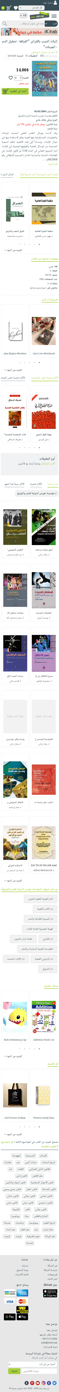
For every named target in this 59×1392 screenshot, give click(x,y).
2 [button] (34, 244)
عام (18, 1162)
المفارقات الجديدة (43, 613)
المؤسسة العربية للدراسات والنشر (37, 949)
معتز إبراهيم (14, 807)
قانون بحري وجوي (12, 1189)
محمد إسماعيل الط (14, 618)
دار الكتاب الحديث (15, 959)
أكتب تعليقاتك (48, 464)
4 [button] (24, 244)
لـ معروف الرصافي (15, 440)
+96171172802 (49, 1339)
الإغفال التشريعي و (15, 802)
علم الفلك (24, 1230)
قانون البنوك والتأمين (16, 1182)
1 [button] (39, 244)
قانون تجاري (46, 1196)
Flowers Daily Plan (43, 1118)
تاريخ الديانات (48, 1162)
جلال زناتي (43, 555)
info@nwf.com (49, 1343)
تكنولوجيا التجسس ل (44, 739)
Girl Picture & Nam (15, 1118)
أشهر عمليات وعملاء (43, 550)
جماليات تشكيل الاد (15, 613)
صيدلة (7, 1223)
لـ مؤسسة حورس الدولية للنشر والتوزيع (36, 493)
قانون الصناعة (49, 1189)
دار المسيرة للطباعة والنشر (40, 919)
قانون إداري (21, 1176)
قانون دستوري (45, 1203)
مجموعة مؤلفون (43, 681)
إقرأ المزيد (52, 164)
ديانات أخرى (31, 1162)
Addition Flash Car (43, 1040)
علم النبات (10, 1230)
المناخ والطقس (41, 1216)
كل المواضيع (7, 1142)
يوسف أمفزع (42, 618)
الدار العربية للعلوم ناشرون (40, 899)
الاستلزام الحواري (15, 866)
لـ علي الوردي (43, 440)
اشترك (14, 1371)
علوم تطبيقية (33, 1236)
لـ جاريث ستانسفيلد (15, 236)
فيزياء (18, 1236)
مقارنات (7, 1162)
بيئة (27, 1216)
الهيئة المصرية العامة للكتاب (39, 929)
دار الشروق (48, 969)
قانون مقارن (40, 1209)
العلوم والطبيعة (49, 1146)
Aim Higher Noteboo (15, 354)
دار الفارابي (48, 939)
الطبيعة (16, 1209)
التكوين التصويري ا (15, 550)
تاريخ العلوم (49, 1223)
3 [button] (29, 244)
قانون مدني (12, 1203)
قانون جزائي (29, 1196)
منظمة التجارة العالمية (44, 231)
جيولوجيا (33, 1223)
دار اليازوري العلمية (44, 959)
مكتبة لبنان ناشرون (23, 939)
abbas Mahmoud (42, 871)
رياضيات (20, 1223)
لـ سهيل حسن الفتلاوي (44, 236)
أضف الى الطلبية (18, 91)
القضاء (21, 1169)
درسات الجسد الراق (15, 676)
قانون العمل (31, 1189)
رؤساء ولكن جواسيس (15, 739)
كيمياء (7, 1236)
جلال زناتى (43, 744)
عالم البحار (48, 1230)
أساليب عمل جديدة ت (43, 802)
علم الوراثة (50, 1236)
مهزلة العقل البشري (44, 435)
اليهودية (16, 1156)
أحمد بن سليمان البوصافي (43, 52)
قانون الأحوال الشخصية (42, 1182)
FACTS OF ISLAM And (44, 866)
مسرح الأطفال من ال (44, 676)
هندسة (29, 1243)
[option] (43, 210)
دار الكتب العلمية (45, 909)
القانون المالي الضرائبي (39, 1169)
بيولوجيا (15, 1216)
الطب (27, 1209)
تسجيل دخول (48, 3)
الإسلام (43, 1156)
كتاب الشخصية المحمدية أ (15, 435)
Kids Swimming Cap (15, 1040)
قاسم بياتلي (14, 681)
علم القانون (37, 1176)
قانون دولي (28, 1203)
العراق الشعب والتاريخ (15, 231)
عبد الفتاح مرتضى (14, 555)
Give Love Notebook (44, 354)
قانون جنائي (12, 1196)
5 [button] (19, 244)
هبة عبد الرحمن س (14, 871)
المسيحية (30, 1156)
